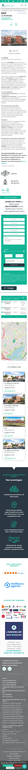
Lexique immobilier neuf (9, 680)
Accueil (4, 678)
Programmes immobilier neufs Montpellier (13, 716)
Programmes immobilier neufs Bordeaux (12, 709)
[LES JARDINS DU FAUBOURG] (14, 377)
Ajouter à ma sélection (14, 53)
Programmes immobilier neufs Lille (11, 705)
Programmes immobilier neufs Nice (11, 714)
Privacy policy (18, 768)
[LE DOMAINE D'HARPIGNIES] (14, 399)
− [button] (3, 326)
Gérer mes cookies (14, 758)
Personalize (10, 768)
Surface (15, 298)
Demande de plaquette (10, 197)
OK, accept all (8, 765)
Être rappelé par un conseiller (14, 269)
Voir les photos (15, 50)
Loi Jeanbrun (5, 729)
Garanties (4, 736)
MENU (22, 5)
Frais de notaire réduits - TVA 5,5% (10, 731)
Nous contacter (7, 696)
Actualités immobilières (9, 682)
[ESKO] (14, 422)
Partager (10, 288)
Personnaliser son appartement (10, 740)
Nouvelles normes (7, 738)
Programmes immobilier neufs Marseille (12, 712)
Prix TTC (23, 298)
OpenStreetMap (19, 360)
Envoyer (14, 265)
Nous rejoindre (7, 694)
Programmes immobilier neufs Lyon (11, 707)
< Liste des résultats (22, 13)
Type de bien (6, 298)
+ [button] (3, 324)
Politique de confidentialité (14, 756)
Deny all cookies (20, 765)
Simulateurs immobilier (9, 685)
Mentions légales (12, 281)
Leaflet (13, 360)
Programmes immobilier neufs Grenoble (12, 720)
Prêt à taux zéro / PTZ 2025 (9, 733)
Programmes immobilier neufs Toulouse (12, 718)
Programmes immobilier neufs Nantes (11, 703)
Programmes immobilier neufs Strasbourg (12, 722)
